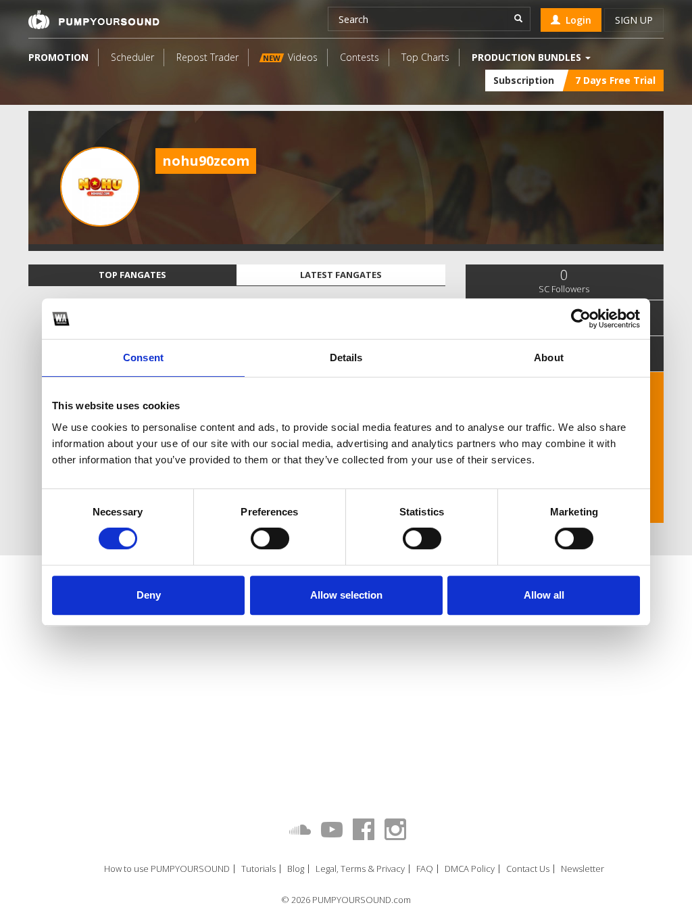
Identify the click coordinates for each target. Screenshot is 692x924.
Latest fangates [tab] (341, 275)
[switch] (270, 538)
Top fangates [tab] (132, 275)
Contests (359, 57)
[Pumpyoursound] (93, 19)
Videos (290, 57)
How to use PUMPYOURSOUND (167, 868)
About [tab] (549, 357)
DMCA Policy (470, 868)
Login (575, 20)
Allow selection (346, 595)
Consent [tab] (143, 357)
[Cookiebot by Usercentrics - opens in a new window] (581, 318)
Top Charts (425, 57)
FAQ (424, 868)
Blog (295, 868)
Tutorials (258, 868)
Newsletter (582, 868)
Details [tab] (346, 357)
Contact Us (527, 868)
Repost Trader (207, 57)
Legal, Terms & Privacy (360, 868)
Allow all (544, 595)
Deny (149, 595)
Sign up (634, 20)
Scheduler (132, 57)
